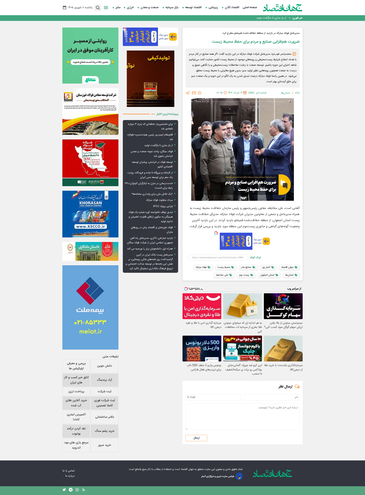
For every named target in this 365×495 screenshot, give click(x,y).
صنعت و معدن (149, 7)
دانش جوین (104, 365)
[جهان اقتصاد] (283, 7)
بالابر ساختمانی (104, 417)
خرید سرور (104, 445)
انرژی (130, 7)
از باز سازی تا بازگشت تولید (158, 145)
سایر (118, 7)
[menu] (106, 7)
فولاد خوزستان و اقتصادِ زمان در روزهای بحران (152, 229)
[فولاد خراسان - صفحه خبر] (90, 214)
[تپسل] (216, 233)
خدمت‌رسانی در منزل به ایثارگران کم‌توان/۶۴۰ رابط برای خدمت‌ (149, 185)
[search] (97, 7)
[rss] (84, 490)
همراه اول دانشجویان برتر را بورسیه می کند (150, 249)
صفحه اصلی (250, 7)
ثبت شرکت (104, 391)
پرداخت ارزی (76, 391)
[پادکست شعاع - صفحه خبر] (90, 56)
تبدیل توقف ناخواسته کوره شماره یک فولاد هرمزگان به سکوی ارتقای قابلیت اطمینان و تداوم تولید (151, 217)
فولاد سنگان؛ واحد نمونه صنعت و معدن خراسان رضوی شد (254, 18)
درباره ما (70, 476)
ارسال (196, 438)
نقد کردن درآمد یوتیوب (76, 431)
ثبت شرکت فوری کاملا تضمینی (104, 403)
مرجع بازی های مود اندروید (76, 445)
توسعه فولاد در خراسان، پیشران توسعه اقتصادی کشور (152, 164)
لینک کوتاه (255, 257)
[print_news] (200, 93)
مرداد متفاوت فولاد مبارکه (159, 200)
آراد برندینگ (104, 380)
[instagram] (77, 490)
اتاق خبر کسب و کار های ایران (76, 380)
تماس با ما (68, 470)
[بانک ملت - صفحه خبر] (90, 251)
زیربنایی (214, 7)
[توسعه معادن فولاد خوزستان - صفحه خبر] (90, 111)
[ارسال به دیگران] (194, 93)
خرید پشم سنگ (104, 431)
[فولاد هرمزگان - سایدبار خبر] (150, 79)
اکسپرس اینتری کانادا (76, 417)
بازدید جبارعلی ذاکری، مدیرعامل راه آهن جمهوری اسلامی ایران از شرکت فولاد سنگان (150, 240)
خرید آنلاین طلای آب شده (76, 403)
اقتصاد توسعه (193, 7)
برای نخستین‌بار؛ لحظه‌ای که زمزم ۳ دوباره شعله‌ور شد (150, 126)
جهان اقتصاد (187, 469)
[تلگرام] (188, 93)
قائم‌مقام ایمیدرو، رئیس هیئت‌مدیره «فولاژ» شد (150, 137)
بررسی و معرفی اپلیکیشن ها (76, 366)
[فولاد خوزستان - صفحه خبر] (90, 162)
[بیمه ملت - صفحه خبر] (90, 307)
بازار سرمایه (172, 7)
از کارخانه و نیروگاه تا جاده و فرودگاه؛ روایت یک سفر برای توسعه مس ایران (150, 175)
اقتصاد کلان (232, 7)
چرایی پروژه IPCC (163, 206)
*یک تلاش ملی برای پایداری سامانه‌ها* (152, 194)
